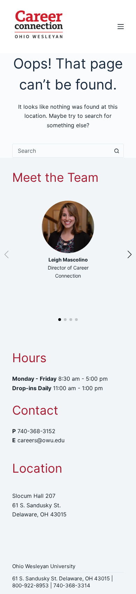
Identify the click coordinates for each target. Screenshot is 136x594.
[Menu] (121, 26)
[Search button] (116, 150)
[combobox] (61, 151)
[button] (59, 319)
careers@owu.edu (41, 440)
